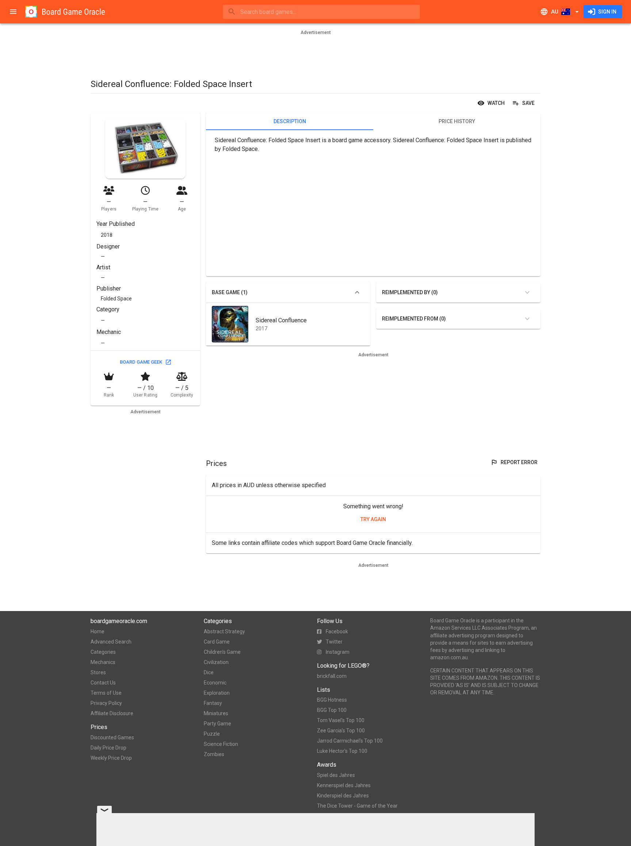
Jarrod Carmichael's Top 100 (350, 741)
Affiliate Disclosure (112, 713)
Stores (98, 672)
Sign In (607, 12)
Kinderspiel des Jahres (343, 795)
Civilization (216, 662)
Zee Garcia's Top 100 (341, 730)
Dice (209, 672)
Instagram (337, 652)
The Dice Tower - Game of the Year (357, 806)
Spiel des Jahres (336, 775)
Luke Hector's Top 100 (342, 751)
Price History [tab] (457, 121)
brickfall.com (332, 676)
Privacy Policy (106, 703)
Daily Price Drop (108, 748)
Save (528, 103)
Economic (215, 683)
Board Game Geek (141, 362)
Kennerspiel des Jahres (344, 785)
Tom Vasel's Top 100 (340, 720)
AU (554, 11)
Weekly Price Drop (111, 758)
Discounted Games (112, 737)
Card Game (217, 642)
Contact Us (103, 683)
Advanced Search (111, 642)
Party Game (217, 724)
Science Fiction (221, 744)
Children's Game (222, 652)
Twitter (334, 642)
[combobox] (321, 12)
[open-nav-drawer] (13, 11)
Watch (496, 103)
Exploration (217, 693)
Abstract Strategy (224, 631)
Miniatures (216, 713)
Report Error (519, 462)
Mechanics (103, 662)
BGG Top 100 (332, 710)
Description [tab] (290, 121)
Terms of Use (106, 693)
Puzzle (212, 734)
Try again (373, 519)
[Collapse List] (357, 292)
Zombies (214, 754)
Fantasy (213, 703)
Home (97, 631)
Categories (103, 652)
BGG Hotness (332, 700)
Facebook (337, 631)
